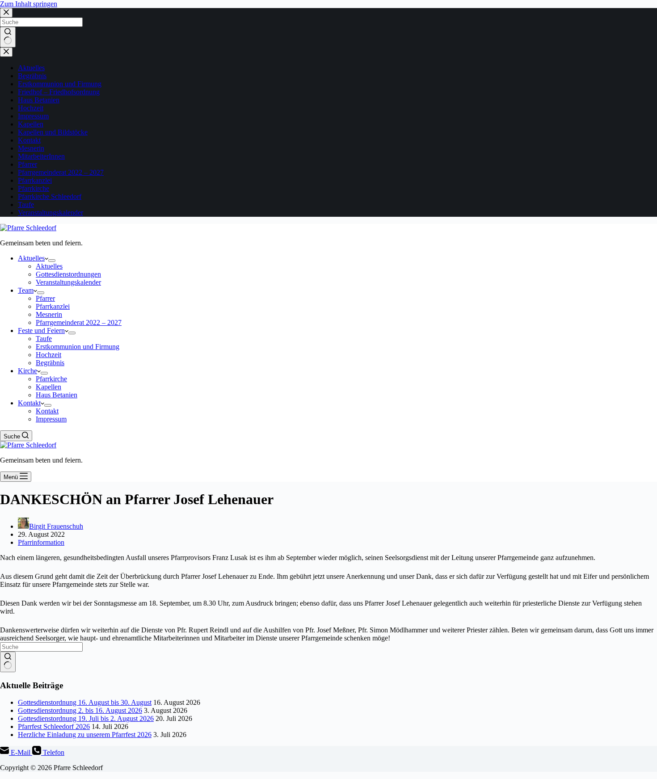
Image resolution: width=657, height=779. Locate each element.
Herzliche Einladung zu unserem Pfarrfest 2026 (85, 734)
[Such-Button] (8, 37)
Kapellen (30, 124)
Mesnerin (31, 148)
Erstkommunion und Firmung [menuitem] (77, 346)
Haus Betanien (38, 100)
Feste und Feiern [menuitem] (41, 330)
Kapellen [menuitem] (48, 387)
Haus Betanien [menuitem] (56, 395)
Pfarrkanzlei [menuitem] (53, 306)
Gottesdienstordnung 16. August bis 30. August (85, 702)
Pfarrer (27, 164)
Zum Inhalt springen (28, 4)
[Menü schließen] (6, 52)
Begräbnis (32, 76)
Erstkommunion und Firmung (59, 84)
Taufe (26, 204)
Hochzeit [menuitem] (48, 354)
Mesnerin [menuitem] (49, 314)
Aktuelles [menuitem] (31, 258)
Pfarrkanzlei (35, 180)
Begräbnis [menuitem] (50, 362)
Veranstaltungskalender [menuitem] (68, 282)
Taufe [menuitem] (44, 338)
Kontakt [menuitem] (29, 403)
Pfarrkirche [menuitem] (51, 379)
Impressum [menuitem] (51, 419)
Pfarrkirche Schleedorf (49, 196)
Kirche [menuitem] (27, 371)
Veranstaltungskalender (50, 212)
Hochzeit (30, 108)
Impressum (33, 116)
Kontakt (29, 140)
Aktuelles (31, 68)
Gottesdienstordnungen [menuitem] (68, 274)
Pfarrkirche (33, 188)
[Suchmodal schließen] (6, 12)
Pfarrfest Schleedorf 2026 (54, 726)
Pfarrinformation (41, 542)
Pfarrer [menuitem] (45, 298)
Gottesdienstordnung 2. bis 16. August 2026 (80, 710)
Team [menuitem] (26, 290)
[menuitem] (51, 260)
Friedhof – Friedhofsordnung (59, 92)
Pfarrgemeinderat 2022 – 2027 (61, 172)
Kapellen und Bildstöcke (53, 132)
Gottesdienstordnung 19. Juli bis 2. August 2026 (86, 718)
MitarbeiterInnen (41, 156)
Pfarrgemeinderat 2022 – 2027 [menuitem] (79, 322)
